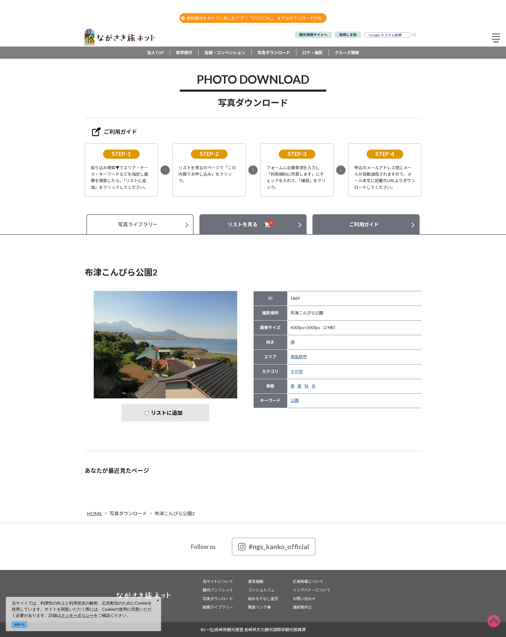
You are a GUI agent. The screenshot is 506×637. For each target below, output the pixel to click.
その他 (296, 371)
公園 (294, 400)
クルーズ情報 (347, 52)
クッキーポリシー (77, 615)
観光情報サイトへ (313, 34)
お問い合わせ (304, 598)
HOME (94, 513)
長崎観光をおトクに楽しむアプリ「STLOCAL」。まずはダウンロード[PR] (254, 18)
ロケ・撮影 (312, 52)
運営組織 (255, 581)
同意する (19, 624)
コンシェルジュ (261, 590)
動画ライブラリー (218, 607)
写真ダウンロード (273, 52)
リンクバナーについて (312, 590)
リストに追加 (166, 413)
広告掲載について (308, 581)
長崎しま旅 (348, 34)
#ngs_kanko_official (279, 546)
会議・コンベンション (224, 52)
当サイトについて (218, 581)
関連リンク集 (259, 607)
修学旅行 (184, 52)
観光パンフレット (218, 590)
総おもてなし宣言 (263, 598)
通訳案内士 (302, 607)
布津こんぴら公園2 (175, 513)
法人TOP (155, 52)
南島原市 (298, 356)
